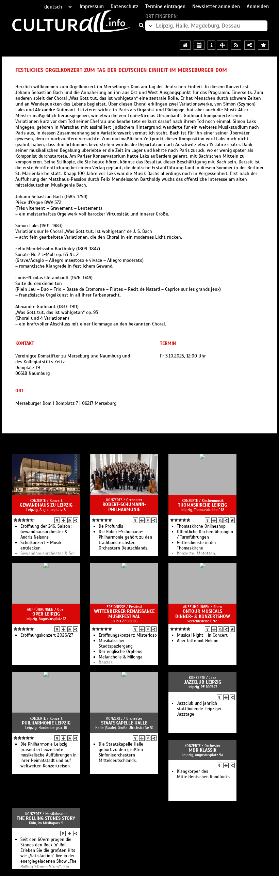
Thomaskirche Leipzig (202, 505)
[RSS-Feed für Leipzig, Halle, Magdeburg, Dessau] (236, 45)
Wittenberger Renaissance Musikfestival (124, 614)
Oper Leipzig (46, 614)
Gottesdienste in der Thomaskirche (196, 545)
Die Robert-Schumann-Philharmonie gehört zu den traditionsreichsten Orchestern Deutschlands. (125, 540)
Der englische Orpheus (120, 651)
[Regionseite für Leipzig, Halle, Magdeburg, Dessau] (185, 45)
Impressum (92, 6)
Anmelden (258, 6)
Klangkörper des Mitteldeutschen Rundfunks (203, 774)
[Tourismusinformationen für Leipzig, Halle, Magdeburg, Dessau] (211, 45)
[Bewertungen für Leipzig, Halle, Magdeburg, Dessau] (263, 45)
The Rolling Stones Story (46, 818)
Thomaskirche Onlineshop (201, 526)
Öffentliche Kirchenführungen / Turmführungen (205, 534)
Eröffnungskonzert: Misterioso (128, 635)
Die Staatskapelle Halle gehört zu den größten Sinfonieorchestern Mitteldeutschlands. (121, 752)
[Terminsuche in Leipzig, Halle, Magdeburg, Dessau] (199, 45)
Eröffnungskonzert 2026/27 (46, 635)
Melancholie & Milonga (121, 657)
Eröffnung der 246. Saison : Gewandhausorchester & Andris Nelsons (46, 532)
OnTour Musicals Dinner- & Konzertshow (202, 614)
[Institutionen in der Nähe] (63, 520)
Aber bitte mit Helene (197, 640)
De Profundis (111, 526)
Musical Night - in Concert (202, 635)
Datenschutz (124, 6)
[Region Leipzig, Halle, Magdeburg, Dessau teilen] (249, 45)
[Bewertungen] (232, 520)
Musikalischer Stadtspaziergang (116, 643)
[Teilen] (75, 520)
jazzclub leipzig (202, 682)
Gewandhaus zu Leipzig (46, 505)
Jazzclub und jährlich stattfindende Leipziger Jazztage (199, 709)
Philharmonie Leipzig (46, 723)
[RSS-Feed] (69, 520)
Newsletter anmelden (216, 6)
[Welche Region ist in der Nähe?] (222, 45)
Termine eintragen (165, 6)
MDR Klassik (202, 750)
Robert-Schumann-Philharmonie (124, 507)
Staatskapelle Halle (124, 723)
